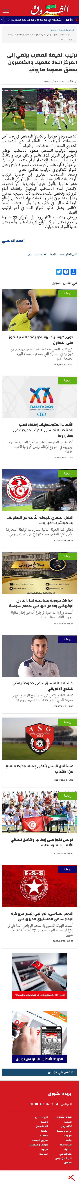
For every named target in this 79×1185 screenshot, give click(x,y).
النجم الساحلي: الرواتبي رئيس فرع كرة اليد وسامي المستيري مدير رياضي (42, 916)
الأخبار (69, 20)
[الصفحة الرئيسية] (49, 8)
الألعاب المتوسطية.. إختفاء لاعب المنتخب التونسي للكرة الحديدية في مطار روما (43, 430)
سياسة (43, 1154)
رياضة (53, 30)
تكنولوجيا (66, 1126)
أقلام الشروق (64, 1117)
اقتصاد (68, 1122)
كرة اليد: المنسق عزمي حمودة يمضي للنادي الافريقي (42, 686)
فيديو (44, 1149)
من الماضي (65, 1154)
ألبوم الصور (41, 1117)
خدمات (44, 1136)
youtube (36, 1104)
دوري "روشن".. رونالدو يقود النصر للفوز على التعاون (41, 340)
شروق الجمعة (40, 1140)
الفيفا (53, 254)
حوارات (68, 1136)
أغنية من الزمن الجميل (63, 1160)
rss (47, 1104)
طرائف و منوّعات (38, 1145)
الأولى (29, 254)
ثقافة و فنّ (41, 1126)
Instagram (31, 1104)
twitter (57, 1104)
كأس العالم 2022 (68, 254)
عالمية (68, 1149)
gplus (41, 1104)
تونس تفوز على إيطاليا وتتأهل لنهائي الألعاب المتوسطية (42, 842)
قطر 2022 (41, 254)
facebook (52, 1104)
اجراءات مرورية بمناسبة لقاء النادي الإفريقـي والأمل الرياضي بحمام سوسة (41, 603)
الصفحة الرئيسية (66, 30)
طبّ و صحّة (66, 1145)
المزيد (6, 11)
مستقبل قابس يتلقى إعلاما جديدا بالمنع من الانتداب (39, 769)
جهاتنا (44, 1131)
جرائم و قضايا (64, 1131)
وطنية (44, 1122)
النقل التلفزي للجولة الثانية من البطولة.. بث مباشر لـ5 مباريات (40, 520)
